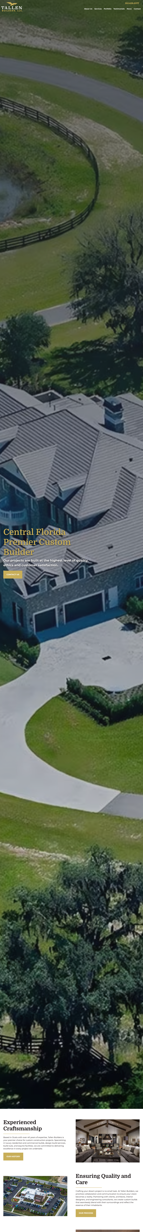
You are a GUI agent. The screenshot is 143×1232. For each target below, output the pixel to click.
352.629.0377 (132, 3)
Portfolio (107, 9)
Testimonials (119, 9)
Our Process (86, 1213)
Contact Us (12, 574)
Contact (137, 9)
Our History (13, 1156)
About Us (88, 9)
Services (98, 9)
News (129, 9)
